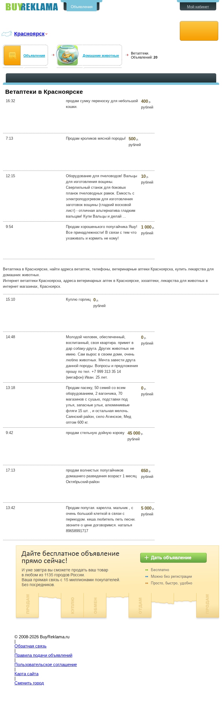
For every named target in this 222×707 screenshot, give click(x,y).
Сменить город (29, 683)
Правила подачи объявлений (43, 655)
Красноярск (29, 34)
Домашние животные (101, 56)
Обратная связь (30, 646)
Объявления (81, 7)
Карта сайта (26, 674)
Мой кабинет (198, 7)
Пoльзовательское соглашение (45, 664)
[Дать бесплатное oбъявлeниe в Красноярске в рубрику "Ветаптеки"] (199, 31)
